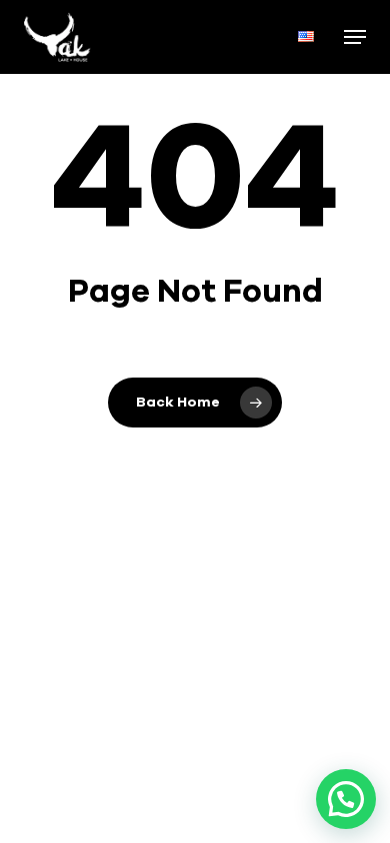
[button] (355, 37)
